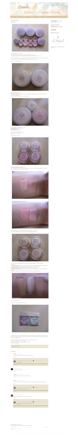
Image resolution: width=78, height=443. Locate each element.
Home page (29, 427)
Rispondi (15, 356)
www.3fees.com (40, 55)
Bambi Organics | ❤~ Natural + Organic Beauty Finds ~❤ (24, 387)
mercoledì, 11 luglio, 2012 (38, 387)
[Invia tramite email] (15, 345)
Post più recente (13, 427)
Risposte (16, 385)
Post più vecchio (45, 427)
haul (16, 347)
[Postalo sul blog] (16, 345)
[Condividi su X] (17, 345)
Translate (58, 22)
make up (18, 347)
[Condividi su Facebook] (18, 345)
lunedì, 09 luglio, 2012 (17, 368)
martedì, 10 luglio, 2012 (20, 380)
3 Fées (14, 347)
